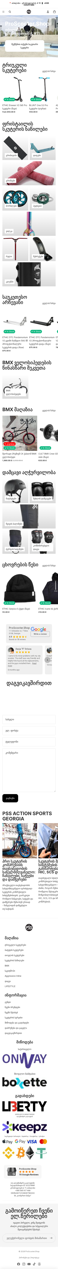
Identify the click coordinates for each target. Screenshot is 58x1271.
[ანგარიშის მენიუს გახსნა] (48, 11)
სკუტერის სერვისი (13, 1017)
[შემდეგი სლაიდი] (52, 94)
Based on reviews (17, 639)
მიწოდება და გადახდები (17, 1022)
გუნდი (8, 1002)
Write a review (40, 634)
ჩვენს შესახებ (11, 1012)
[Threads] (39, 1264)
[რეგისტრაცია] (51, 1238)
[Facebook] (18, 1264)
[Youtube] (29, 1264)
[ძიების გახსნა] (10, 11)
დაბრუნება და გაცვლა (16, 1028)
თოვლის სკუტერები (14, 955)
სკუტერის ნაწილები (14, 960)
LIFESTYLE (10, 986)
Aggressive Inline (13, 976)
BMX (7, 965)
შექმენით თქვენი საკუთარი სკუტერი (24, 46)
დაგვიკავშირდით (13, 1033)
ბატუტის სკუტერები (14, 950)
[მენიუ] (3, 11)
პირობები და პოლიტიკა (29, 1257)
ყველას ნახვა (49, 71)
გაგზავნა (10, 798)
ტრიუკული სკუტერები (15, 945)
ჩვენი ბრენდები (12, 1007)
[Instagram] (24, 1264)
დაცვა (8, 981)
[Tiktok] (34, 1264)
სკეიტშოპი (10, 970)
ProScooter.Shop (32, 1251)
